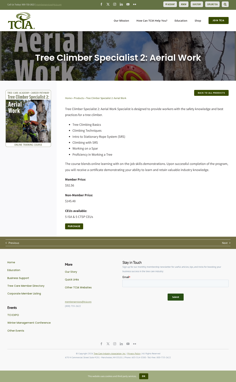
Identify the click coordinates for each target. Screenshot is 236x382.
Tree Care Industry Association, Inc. (110, 353)
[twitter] (108, 4)
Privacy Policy (133, 353)
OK (143, 376)
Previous (13, 243)
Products (79, 98)
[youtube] (127, 4)
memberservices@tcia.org (49, 4)
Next (225, 243)
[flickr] (134, 4)
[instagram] (114, 4)
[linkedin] (121, 4)
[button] (225, 4)
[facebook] (101, 4)
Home (68, 98)
